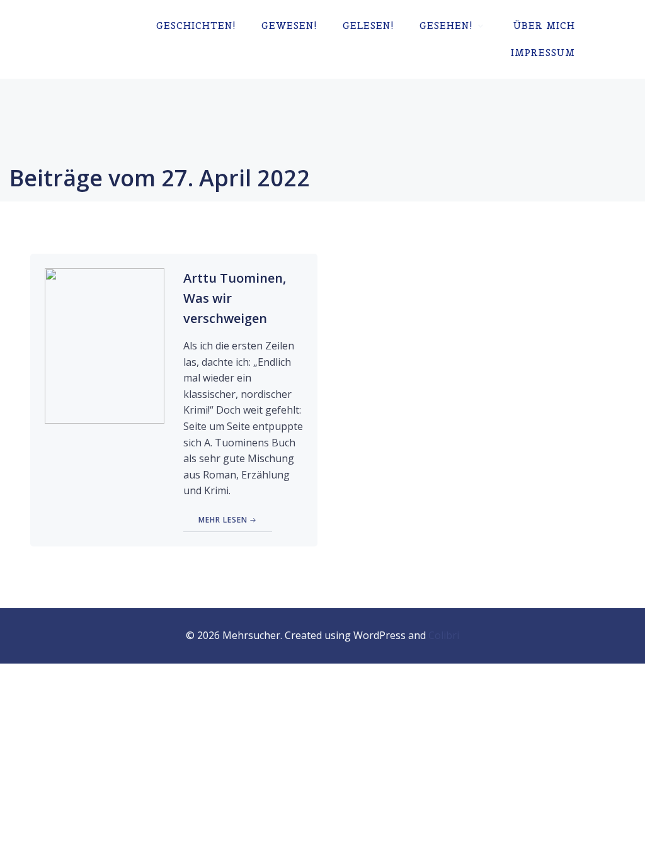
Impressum (543, 53)
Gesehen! (446, 25)
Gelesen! (368, 25)
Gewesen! (289, 25)
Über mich (544, 25)
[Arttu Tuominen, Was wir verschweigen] (104, 345)
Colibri (443, 635)
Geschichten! (196, 25)
